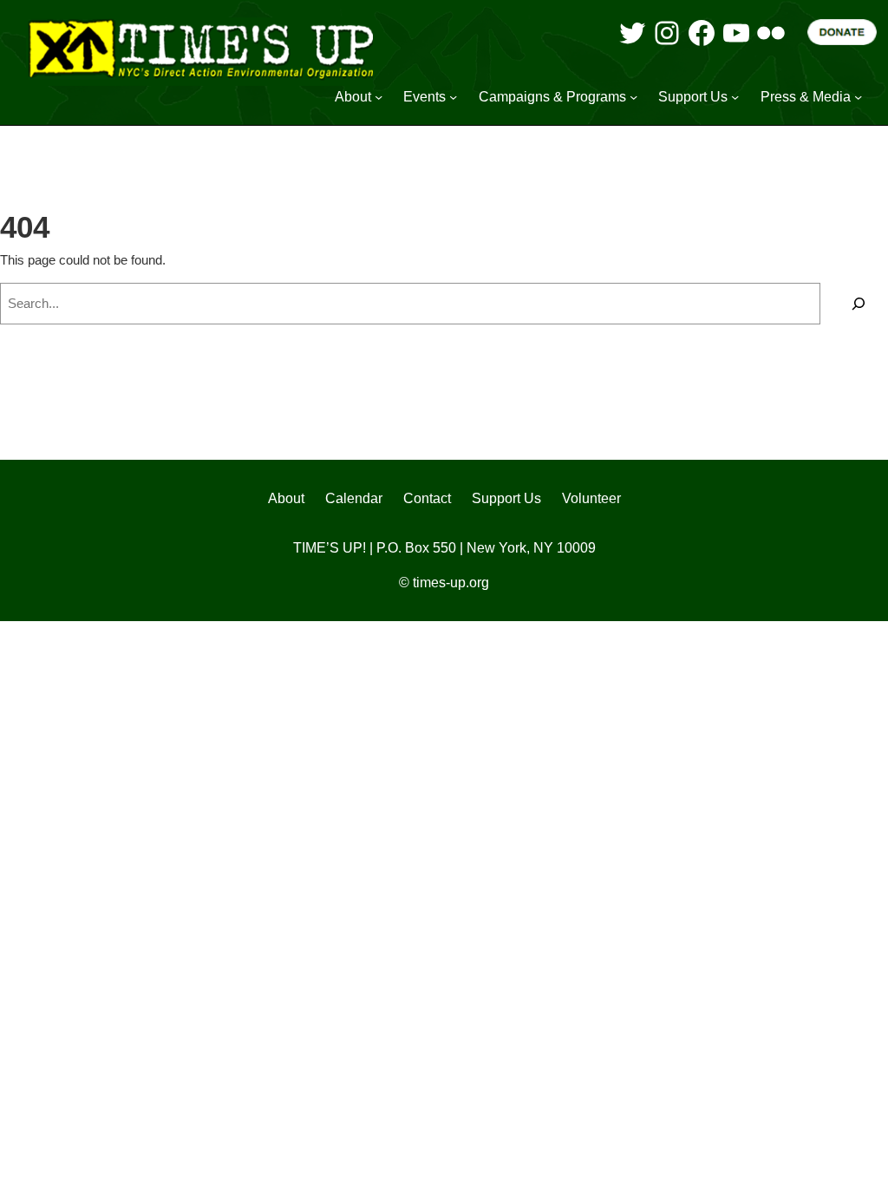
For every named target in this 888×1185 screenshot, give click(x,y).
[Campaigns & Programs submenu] (633, 97)
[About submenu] (378, 97)
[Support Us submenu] (735, 97)
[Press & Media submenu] (858, 97)
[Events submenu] (453, 97)
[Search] (858, 303)
